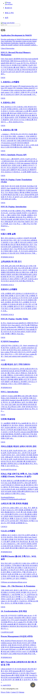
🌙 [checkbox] (33, 685)
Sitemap (21, 692)
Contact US (15, 692)
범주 (6, 18)
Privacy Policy (5, 692)
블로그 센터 (9, 13)
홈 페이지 (8, 8)
